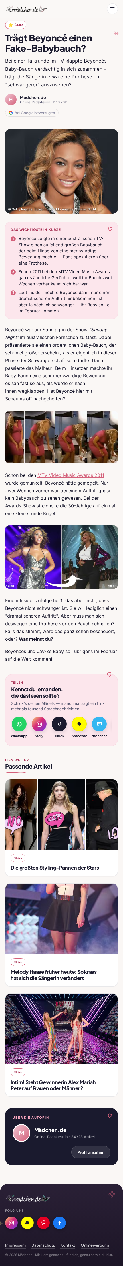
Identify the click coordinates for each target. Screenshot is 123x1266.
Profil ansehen (90, 1152)
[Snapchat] (27, 1223)
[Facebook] (59, 1223)
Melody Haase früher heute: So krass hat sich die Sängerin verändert (54, 975)
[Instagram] (11, 1223)
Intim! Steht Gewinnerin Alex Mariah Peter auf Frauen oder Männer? (53, 1085)
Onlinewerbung (95, 1245)
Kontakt (67, 1245)
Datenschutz (43, 1245)
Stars (15, 24)
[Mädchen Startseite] (26, 8)
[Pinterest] (43, 1223)
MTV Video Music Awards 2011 (70, 475)
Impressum (15, 1245)
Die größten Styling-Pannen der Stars (55, 867)
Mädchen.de (33, 97)
